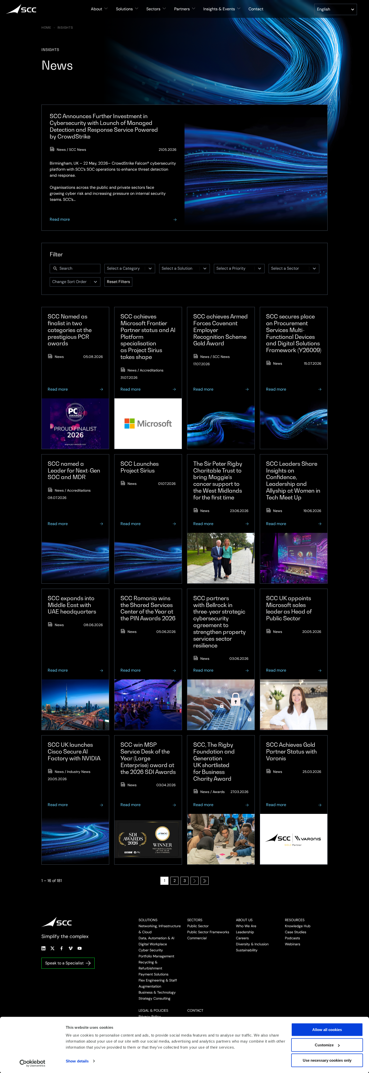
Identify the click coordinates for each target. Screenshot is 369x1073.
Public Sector (198, 926)
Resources (294, 920)
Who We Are (246, 926)
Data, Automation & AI (156, 938)
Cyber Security (151, 950)
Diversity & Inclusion (252, 944)
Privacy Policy (150, 1016)
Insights (65, 27)
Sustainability (247, 950)
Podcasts (292, 938)
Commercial (197, 938)
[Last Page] (204, 880)
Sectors (194, 920)
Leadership (245, 932)
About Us (244, 920)
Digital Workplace (153, 944)
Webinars (292, 944)
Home (46, 27)
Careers (242, 938)
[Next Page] (194, 880)
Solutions (148, 920)
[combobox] (125, 268)
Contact (256, 9)
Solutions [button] (124, 9)
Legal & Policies (153, 1010)
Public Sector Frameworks (208, 932)
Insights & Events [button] (219, 9)
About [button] (96, 9)
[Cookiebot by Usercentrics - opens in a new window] (32, 1063)
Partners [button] (182, 9)
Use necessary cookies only (327, 1060)
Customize (324, 1045)
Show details (77, 1061)
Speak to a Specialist (64, 963)
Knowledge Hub (298, 926)
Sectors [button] (153, 9)
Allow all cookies (327, 1030)
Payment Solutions (153, 974)
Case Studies (295, 932)
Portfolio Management (156, 956)
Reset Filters (118, 281)
